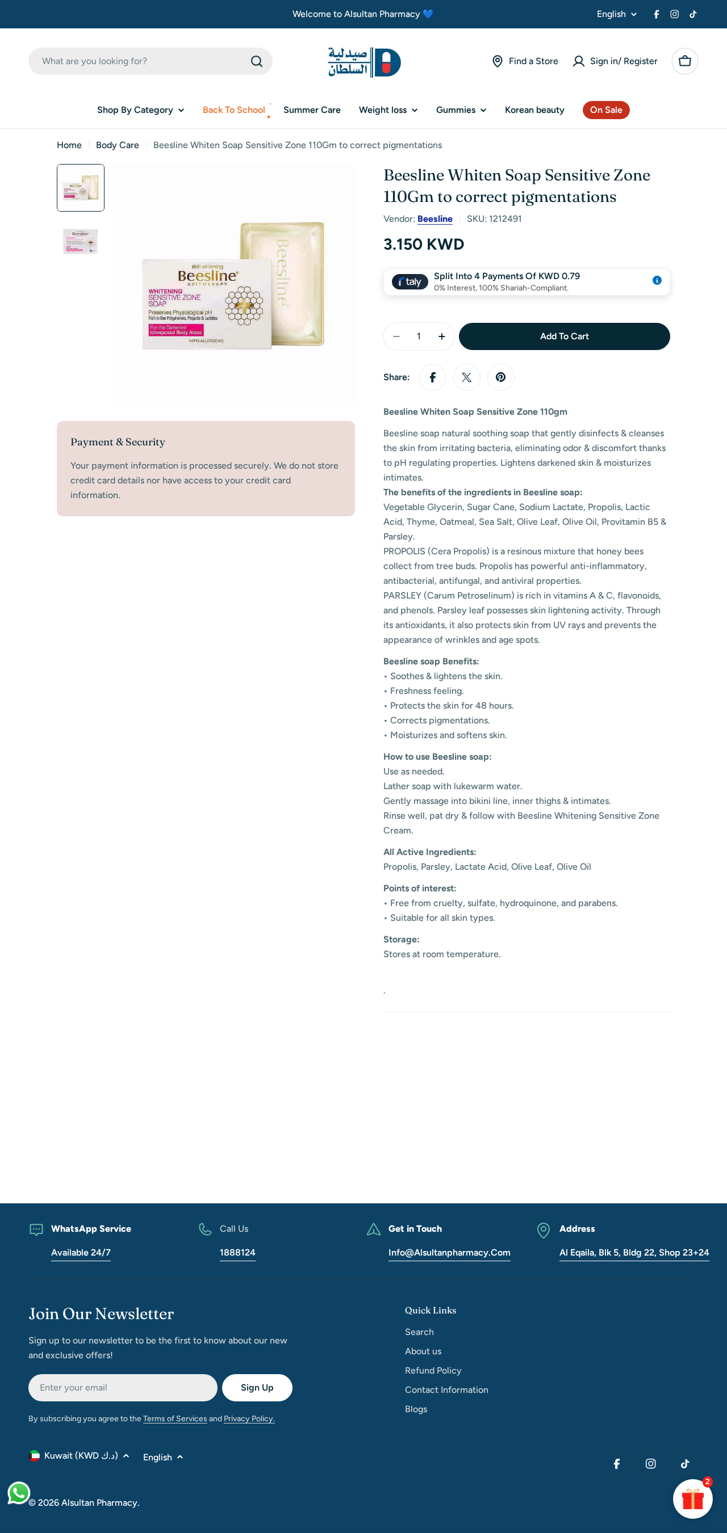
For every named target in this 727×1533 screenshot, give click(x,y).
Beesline (435, 218)
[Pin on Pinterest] (501, 377)
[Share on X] (467, 377)
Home (69, 145)
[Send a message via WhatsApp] (19, 1493)
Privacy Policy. (249, 1419)
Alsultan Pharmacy (99, 1502)
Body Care (117, 145)
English (611, 14)
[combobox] (150, 61)
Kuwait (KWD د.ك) (81, 1455)
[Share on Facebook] (432, 377)
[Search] (257, 61)
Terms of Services (175, 1419)
